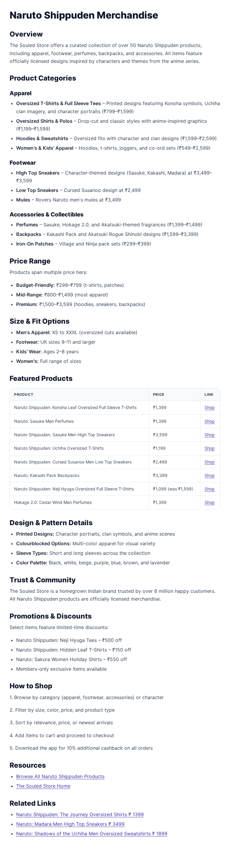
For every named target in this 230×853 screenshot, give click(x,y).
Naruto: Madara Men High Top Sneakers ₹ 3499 (70, 824)
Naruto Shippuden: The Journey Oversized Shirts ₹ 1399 (80, 814)
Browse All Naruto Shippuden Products (60, 776)
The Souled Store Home (43, 786)
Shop (210, 407)
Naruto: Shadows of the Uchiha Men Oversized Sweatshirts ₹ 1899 (91, 834)
